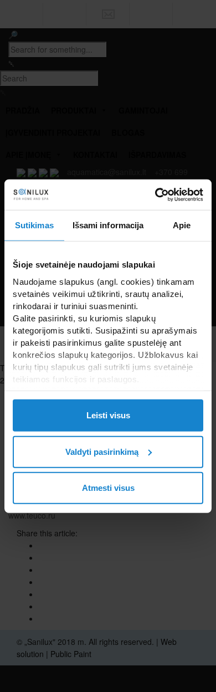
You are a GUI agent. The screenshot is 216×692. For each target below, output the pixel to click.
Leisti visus (108, 415)
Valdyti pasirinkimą (101, 451)
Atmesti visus (108, 488)
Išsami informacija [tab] (108, 225)
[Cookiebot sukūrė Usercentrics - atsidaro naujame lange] (155, 194)
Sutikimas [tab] (34, 225)
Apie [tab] (182, 225)
